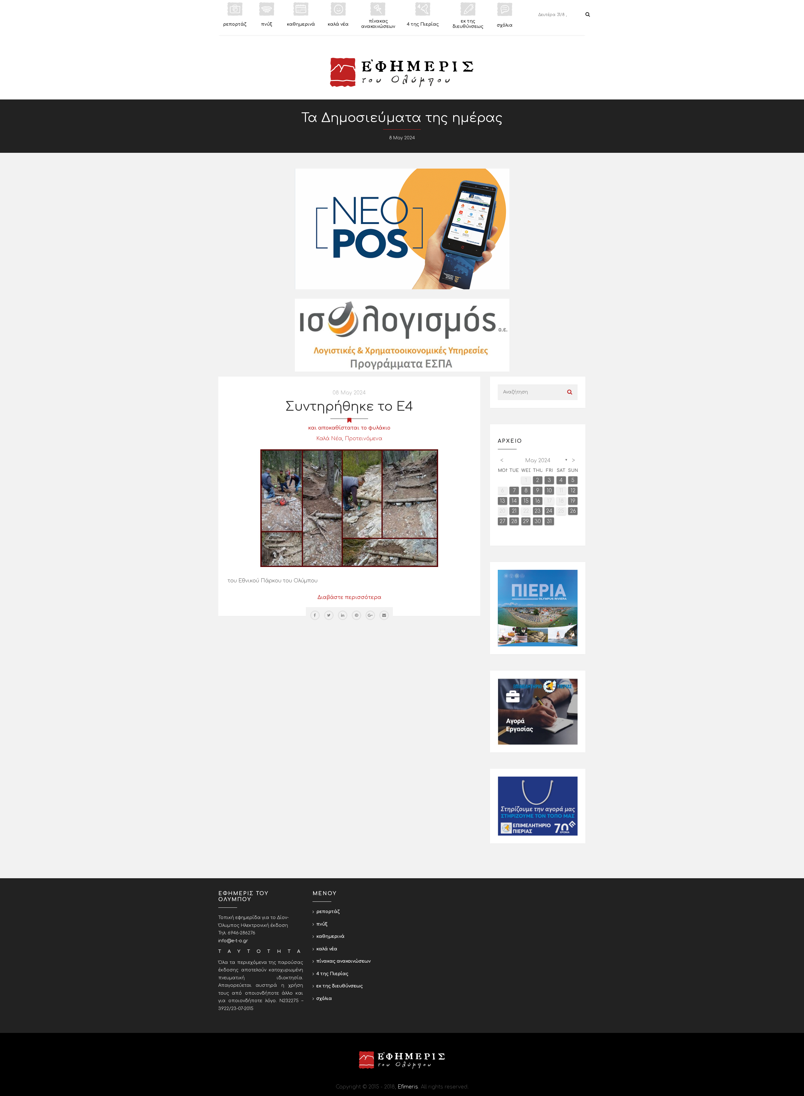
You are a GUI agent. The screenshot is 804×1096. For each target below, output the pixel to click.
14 (514, 501)
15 (526, 501)
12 (573, 491)
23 (538, 511)
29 (526, 521)
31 (549, 521)
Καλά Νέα (329, 438)
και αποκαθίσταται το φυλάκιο (349, 428)
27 (502, 521)
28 (514, 521)
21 (514, 511)
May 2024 (538, 460)
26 (573, 511)
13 (502, 501)
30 (538, 521)
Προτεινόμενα (363, 438)
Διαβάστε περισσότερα (349, 597)
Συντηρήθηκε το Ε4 (349, 407)
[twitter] (329, 615)
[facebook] (315, 615)
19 (572, 501)
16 (537, 501)
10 (549, 491)
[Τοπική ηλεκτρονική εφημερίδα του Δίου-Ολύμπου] (402, 72)
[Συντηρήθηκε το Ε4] (349, 508)
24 (549, 511)
